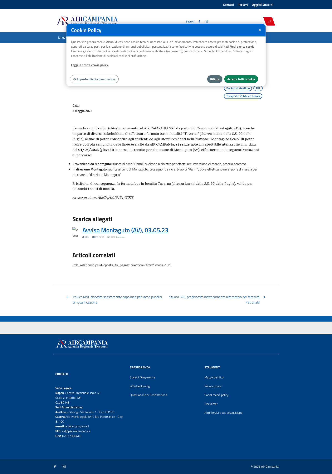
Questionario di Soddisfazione (148, 395)
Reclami (243, 4)
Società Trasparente (142, 377)
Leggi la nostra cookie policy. (90, 65)
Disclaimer (210, 403)
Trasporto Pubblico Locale (243, 96)
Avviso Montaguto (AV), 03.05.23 (125, 230)
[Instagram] (206, 21)
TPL (258, 88)
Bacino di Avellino (238, 88)
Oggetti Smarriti (262, 4)
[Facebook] (199, 21)
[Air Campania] (101, 21)
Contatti (228, 4)
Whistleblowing (140, 386)
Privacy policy (213, 386)
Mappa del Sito (213, 377)
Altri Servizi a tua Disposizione (223, 412)
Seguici (190, 21)
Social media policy (216, 395)
